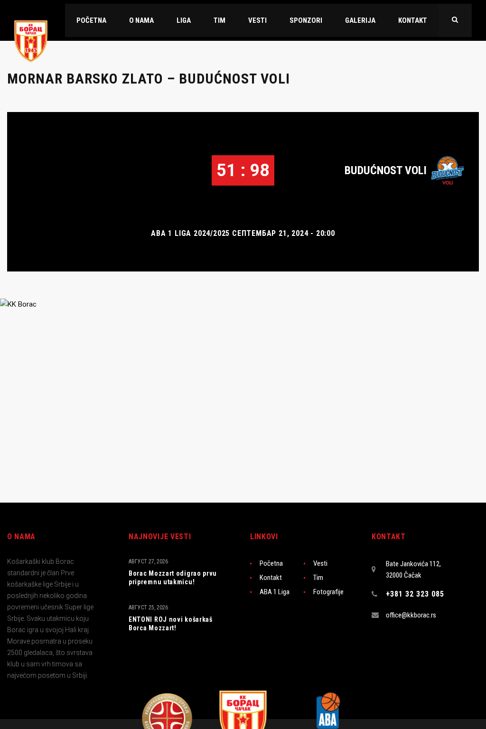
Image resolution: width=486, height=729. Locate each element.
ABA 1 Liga (275, 592)
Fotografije (328, 592)
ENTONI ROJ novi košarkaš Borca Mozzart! (171, 624)
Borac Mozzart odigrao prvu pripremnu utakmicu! (173, 578)
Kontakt (271, 577)
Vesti (320, 563)
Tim (318, 577)
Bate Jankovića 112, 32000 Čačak (413, 569)
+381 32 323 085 (415, 593)
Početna (271, 563)
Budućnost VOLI (386, 170)
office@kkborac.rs (411, 615)
